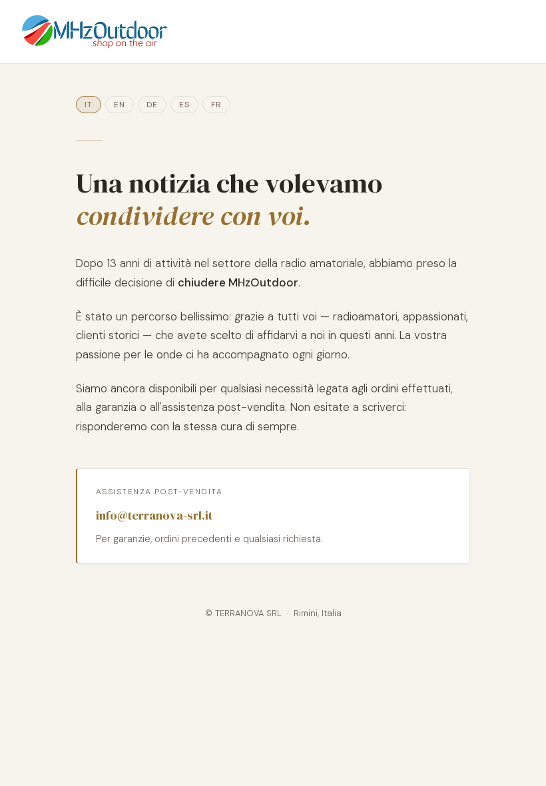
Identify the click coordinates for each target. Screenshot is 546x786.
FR (216, 104)
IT (89, 104)
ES (184, 104)
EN (119, 104)
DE (152, 104)
